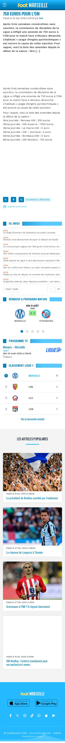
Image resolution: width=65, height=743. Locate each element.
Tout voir (11, 289)
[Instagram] (24, 716)
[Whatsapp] (21, 199)
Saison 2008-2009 (17, 207)
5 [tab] (43, 331)
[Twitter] (5, 199)
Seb (41, 18)
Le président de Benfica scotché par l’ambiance (32, 498)
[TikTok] (31, 716)
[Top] (56, 736)
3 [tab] (32, 331)
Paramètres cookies (32, 736)
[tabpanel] (32, 315)
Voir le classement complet (32, 419)
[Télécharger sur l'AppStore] (18, 706)
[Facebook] (13, 199)
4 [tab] (37, 331)
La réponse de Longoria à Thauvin (24, 552)
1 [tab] (21, 331)
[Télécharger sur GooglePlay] (46, 706)
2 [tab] (27, 331)
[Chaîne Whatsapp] (39, 716)
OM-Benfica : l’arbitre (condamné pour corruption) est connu (27, 663)
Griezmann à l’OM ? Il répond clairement (28, 606)
